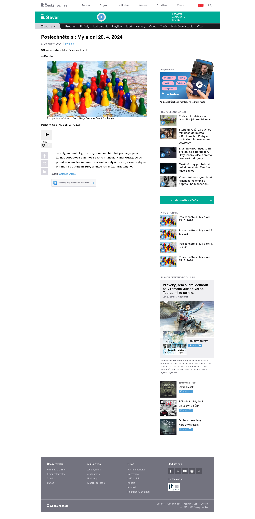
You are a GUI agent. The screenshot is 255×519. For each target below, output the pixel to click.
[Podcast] (43, 145)
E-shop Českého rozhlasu (178, 277)
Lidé (129, 26)
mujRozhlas (123, 5)
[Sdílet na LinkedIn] (44, 171)
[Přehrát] (46, 135)
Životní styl (48, 26)
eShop (50, 483)
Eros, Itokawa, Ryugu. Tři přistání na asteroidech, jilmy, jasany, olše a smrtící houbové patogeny (195, 153)
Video (152, 26)
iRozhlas (86, 5)
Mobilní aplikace (96, 483)
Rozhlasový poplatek (139, 491)
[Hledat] (210, 5)
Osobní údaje (174, 504)
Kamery (176, 20)
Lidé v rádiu (134, 478)
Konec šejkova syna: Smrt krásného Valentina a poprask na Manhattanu (195, 180)
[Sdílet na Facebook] (44, 155)
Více (201, 26)
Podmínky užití (190, 504)
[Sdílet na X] (44, 163)
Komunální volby (56, 474)
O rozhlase (162, 5)
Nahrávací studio (182, 26)
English (204, 504)
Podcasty (92, 478)
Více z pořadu (170, 212)
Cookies (161, 504)
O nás (164, 26)
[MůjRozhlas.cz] (47, 56)
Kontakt (132, 487)
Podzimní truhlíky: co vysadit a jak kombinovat (195, 118)
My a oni (70, 43)
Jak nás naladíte (136, 469)
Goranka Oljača (67, 174)
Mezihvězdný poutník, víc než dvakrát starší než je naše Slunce (195, 167)
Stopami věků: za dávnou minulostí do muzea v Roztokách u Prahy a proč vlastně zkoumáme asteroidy (195, 136)
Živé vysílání (168, 89)
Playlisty (117, 26)
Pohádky (167, 83)
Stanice (143, 5)
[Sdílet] (49, 145)
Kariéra (131, 483)
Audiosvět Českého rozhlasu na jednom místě (182, 102)
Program (104, 5)
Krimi (181, 78)
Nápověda (133, 474)
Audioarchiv (178, 17)
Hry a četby (168, 78)
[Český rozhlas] (54, 5)
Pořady (84, 26)
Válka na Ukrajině (56, 469)
